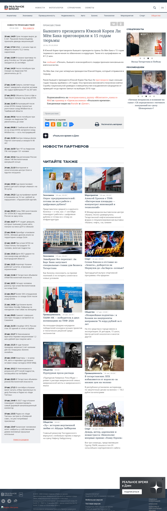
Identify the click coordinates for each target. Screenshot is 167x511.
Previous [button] (128, 44)
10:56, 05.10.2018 (50, 45)
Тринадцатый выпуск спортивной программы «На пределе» (104, 269)
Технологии (109, 15)
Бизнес (94, 15)
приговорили (102, 80)
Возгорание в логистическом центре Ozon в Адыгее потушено (18, 170)
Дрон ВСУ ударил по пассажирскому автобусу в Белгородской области (19, 256)
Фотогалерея (56, 8)
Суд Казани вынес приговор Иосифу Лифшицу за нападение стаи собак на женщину (20, 307)
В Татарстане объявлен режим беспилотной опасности (20, 380)
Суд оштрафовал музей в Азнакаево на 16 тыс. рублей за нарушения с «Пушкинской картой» (20, 197)
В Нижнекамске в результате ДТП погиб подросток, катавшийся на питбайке (19, 371)
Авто (83, 15)
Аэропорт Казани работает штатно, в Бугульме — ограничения (18, 267)
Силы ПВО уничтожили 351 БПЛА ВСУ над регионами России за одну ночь (20, 213)
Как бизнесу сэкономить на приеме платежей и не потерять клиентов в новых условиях (62, 268)
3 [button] (148, 58)
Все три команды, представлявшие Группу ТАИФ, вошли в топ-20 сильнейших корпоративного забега (103, 439)
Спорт (142, 15)
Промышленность (47, 15)
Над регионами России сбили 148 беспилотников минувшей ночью (20, 159)
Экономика (27, 15)
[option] (146, 44)
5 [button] (154, 96)
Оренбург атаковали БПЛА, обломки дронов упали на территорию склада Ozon (19, 235)
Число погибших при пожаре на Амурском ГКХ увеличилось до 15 (19, 71)
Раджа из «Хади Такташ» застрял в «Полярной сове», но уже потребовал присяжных (18, 417)
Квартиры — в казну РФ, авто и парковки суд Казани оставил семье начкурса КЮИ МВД (20, 360)
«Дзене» (85, 103)
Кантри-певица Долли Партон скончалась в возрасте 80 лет (20, 140)
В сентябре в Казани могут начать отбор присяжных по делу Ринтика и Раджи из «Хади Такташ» (20, 391)
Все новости (28, 28)
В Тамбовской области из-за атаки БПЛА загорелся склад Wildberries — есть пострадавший (20, 130)
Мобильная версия (94, 500)
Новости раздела (21, 440)
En (162, 7)
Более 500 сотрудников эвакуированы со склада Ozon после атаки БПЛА (20, 296)
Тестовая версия (92, 503)
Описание (153, 504)
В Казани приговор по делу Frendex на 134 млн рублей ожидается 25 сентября (20, 60)
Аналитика (11, 15)
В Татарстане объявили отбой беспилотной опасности (20, 276)
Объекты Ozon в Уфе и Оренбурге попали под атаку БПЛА (20, 96)
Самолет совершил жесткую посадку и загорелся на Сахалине (19, 317)
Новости (40, 8)
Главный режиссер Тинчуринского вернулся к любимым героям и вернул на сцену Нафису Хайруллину (61, 431)
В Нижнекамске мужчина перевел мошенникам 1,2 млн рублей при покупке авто (20, 336)
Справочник (74, 8)
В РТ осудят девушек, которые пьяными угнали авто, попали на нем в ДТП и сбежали (19, 224)
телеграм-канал (77, 97)
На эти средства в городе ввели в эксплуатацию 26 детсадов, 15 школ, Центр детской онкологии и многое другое (103, 326)
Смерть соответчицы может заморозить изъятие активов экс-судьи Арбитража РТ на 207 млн (20, 87)
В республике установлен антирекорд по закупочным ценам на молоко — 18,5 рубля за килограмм (104, 384)
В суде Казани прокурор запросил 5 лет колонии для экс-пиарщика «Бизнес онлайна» (19, 348)
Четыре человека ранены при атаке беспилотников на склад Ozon (19, 285)
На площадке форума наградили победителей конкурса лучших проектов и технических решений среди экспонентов (62, 325)
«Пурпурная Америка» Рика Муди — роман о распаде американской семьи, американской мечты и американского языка (61, 379)
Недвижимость (68, 15)
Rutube (74, 103)
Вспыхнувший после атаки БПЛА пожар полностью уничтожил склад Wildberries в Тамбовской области (19, 107)
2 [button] (144, 58)
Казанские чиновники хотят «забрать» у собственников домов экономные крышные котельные (20, 430)
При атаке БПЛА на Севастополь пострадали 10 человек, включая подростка (18, 245)
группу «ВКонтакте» (97, 97)
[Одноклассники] (120, 24)
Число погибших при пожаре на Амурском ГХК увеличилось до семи (19, 119)
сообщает (51, 62)
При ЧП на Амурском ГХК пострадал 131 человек (19, 149)
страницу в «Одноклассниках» (70, 100)
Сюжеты (89, 8)
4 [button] (152, 58)
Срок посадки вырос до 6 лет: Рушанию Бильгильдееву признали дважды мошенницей (20, 39)
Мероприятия (127, 15)
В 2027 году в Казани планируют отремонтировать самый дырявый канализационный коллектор (20, 404)
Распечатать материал (111, 124)
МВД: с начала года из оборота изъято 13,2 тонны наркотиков (20, 49)
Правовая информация (154, 500)
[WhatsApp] (59, 124)
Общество (155, 15)
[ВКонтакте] (113, 24)
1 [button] (140, 58)
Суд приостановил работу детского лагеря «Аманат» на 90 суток (20, 186)
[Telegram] (65, 124)
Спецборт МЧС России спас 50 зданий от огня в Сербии (20, 327)
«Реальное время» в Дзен (66, 135)
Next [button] (164, 44)
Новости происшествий (21, 25)
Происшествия (52, 25)
